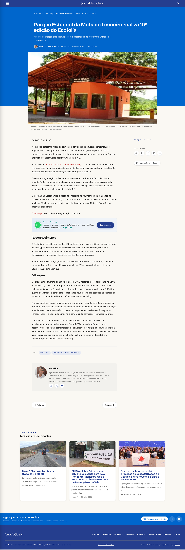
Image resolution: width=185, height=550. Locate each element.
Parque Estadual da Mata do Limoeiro (66, 353)
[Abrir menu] (7, 3)
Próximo (108, 405)
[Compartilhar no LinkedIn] (142, 153)
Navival (177, 545)
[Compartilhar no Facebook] (148, 153)
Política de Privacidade (106, 545)
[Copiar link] (159, 153)
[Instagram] (51, 386)
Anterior (40, 405)
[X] (56, 386)
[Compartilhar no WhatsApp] (136, 153)
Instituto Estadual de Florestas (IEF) (63, 164)
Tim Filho (42, 46)
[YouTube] (179, 519)
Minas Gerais (43, 14)
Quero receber (105, 225)
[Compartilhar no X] (153, 153)
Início (36, 14)
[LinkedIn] (62, 386)
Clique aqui (37, 213)
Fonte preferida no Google (156, 519)
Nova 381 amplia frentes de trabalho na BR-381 (38, 472)
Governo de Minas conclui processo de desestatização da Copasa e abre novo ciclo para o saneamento (140, 475)
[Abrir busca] (178, 3)
